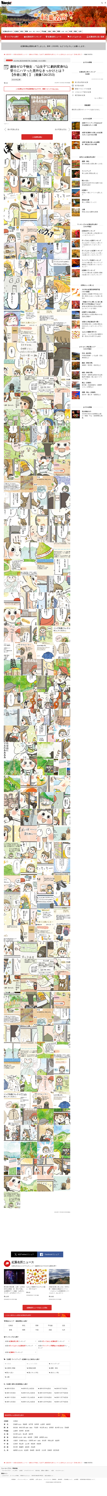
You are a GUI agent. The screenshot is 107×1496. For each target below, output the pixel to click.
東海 (54, 31)
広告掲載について (68, 1479)
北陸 (49, 31)
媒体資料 (60, 1479)
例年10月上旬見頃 (29, 1393)
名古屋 (20, 1437)
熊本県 (38, 1450)
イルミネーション (59, 1470)
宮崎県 (49, 1450)
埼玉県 (42, 1427)
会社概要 (76, 1479)
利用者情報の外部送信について (87, 1479)
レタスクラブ (5, 1475)
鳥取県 (33, 1444)
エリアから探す (13, 36)
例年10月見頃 (10, 1393)
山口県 (27, 1444)
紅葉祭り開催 (10, 1368)
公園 (7, 1377)
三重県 (36, 1437)
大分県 (44, 1450)
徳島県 (27, 1447)
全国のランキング (15, 1341)
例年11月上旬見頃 (29, 1397)
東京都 (15, 1427)
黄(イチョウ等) (33, 1373)
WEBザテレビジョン (25, 1475)
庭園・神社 (54, 1368)
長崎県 (32, 1450)
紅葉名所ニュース (54, 36)
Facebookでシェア (52, 1254)
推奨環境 (32, 1479)
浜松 (46, 1437)
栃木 (30, 31)
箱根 (27, 1427)
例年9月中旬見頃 (45, 1388)
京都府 (21, 1440)
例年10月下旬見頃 (62, 1393)
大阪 (66, 31)
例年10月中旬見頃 (46, 1393)
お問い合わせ (39, 1479)
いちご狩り (15, 1470)
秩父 (46, 1427)
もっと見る (98, 98)
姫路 (39, 1440)
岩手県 (31, 1424)
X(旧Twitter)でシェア (26, 1254)
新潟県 (27, 1431)
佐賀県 (26, 1450)
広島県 (15, 1444)
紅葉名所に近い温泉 (96, 36)
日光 (61, 1427)
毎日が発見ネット (49, 1475)
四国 (75, 31)
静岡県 (41, 1437)
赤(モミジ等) (55, 1373)
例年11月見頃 (10, 1397)
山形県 (42, 1424)
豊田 (25, 1437)
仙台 (19, 1424)
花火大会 (37, 1470)
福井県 (31, 1434)
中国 (70, 31)
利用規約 (13, 1479)
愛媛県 (21, 1447)
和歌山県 (51, 1440)
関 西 (6, 1440)
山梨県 (15, 1431)
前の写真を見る (13, 129)
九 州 (6, 1450)
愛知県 (15, 1437)
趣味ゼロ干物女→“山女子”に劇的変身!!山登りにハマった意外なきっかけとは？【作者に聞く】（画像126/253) (39, 70)
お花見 (20, 1470)
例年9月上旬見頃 (28, 1388)
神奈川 (38, 31)
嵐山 (25, 1440)
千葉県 (36, 1427)
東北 (21, 31)
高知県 (33, 1447)
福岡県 (15, 1450)
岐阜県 (30, 1437)
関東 (26, 31)
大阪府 (15, 1440)
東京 (34, 31)
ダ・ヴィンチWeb (14, 1475)
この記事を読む (37, 137)
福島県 (48, 1424)
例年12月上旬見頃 (29, 1402)
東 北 (6, 1424)
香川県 (15, 1447)
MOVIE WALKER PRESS (37, 1475)
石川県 (15, 1434)
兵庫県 (31, 1440)
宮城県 (15, 1424)
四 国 (6, 1447)
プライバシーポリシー (22, 1479)
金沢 (19, 1434)
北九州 (20, 1450)
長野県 (21, 1431)
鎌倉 (31, 1427)
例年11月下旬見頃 (62, 1397)
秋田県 (36, 1424)
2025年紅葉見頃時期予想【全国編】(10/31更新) (29, 61)
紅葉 (53, 1470)
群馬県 (51, 1427)
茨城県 (67, 1427)
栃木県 (57, 1427)
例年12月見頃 (10, 1402)
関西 (58, 31)
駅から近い (10, 1373)
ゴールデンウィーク (29, 1470)
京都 (62, 31)
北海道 (16, 31)
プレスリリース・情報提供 (50, 1479)
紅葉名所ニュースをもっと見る (37, 1308)
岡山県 (21, 1444)
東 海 (6, 1437)
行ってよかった (76, 36)
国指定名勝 (32, 1368)
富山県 (25, 1434)
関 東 (6, 1427)
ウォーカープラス (6, 1470)
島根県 (39, 1444)
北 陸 (6, 1434)
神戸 (35, 1440)
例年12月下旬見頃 (62, 1402)
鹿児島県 (56, 1450)
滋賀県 (57, 1440)
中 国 (6, 1444)
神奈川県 (22, 1427)
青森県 (25, 1424)
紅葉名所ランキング (33, 36)
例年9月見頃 (10, 1388)
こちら (56, 89)
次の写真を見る (61, 129)
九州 (79, 31)
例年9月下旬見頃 (61, 1388)
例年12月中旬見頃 (46, 1402)
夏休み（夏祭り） (45, 1470)
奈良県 (44, 1440)
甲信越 (44, 31)
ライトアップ (55, 1364)
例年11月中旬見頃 (46, 1397)
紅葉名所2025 (7, 31)
